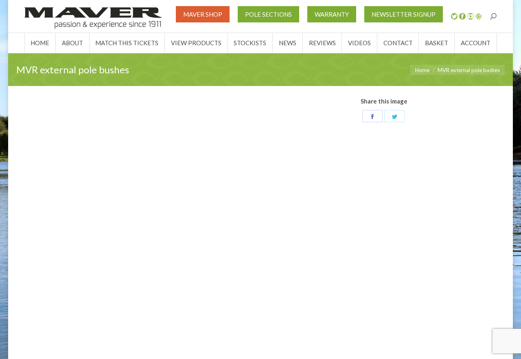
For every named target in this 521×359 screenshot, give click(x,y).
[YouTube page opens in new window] (470, 16)
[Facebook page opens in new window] (462, 16)
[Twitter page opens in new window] (454, 16)
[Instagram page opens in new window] (478, 16)
